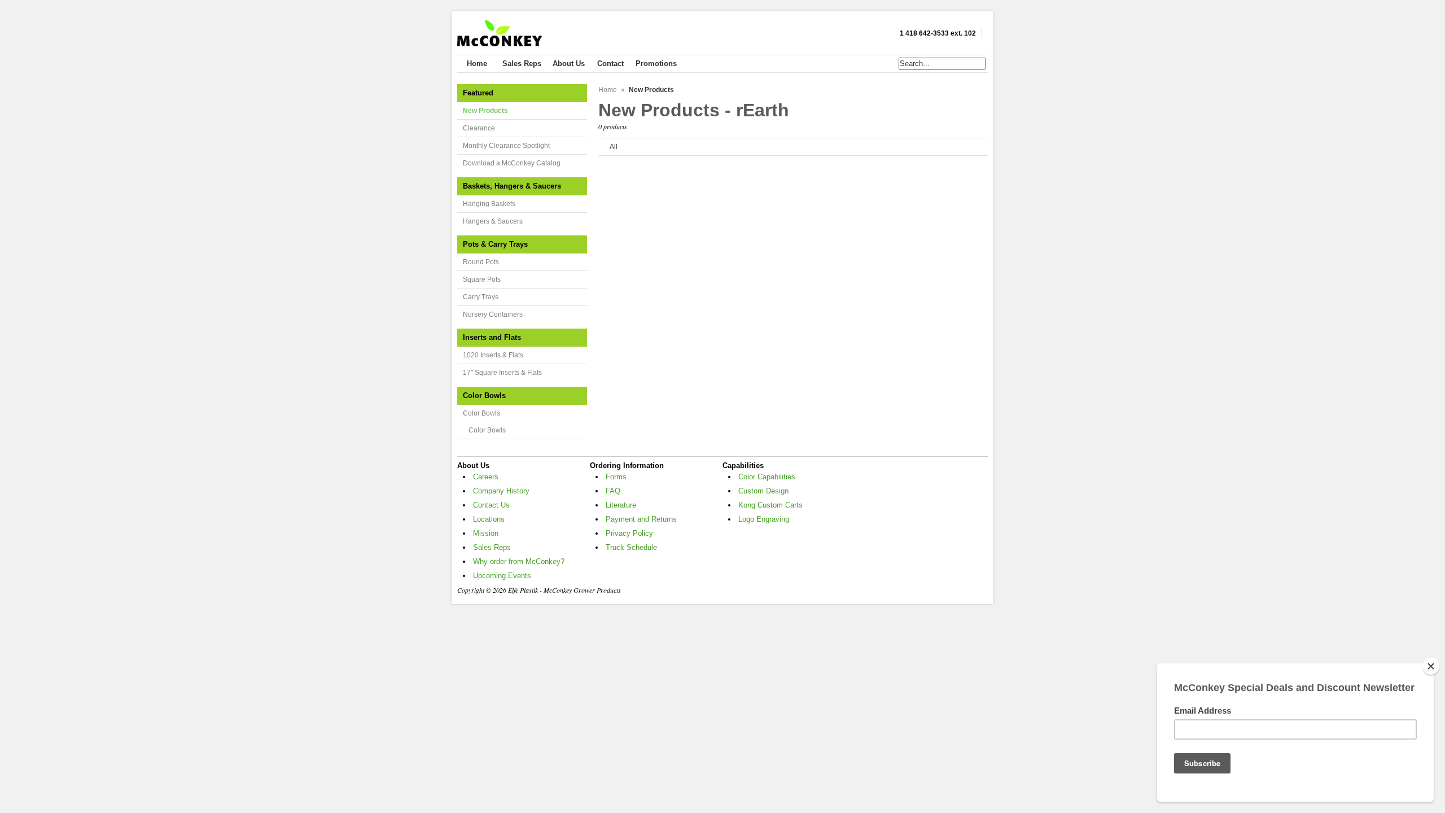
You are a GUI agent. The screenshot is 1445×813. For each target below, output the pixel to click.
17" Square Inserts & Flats (502, 373)
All (614, 147)
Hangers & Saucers (493, 221)
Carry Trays (480, 297)
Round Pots (481, 262)
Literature (621, 505)
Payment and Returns (641, 519)
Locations (489, 519)
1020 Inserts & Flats (493, 355)
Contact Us (491, 505)
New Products (485, 111)
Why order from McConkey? (518, 561)
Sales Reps (492, 547)
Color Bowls (481, 413)
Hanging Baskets (489, 204)
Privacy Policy (629, 533)
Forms (616, 477)
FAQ (613, 491)
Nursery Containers (493, 314)
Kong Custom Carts (770, 505)
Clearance (479, 128)
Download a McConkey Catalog (512, 163)
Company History (501, 491)
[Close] (1430, 666)
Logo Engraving (763, 519)
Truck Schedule (631, 547)
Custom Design (763, 491)
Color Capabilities (766, 477)
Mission (485, 533)
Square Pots (482, 279)
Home (607, 90)
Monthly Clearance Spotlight (506, 146)
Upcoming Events (502, 575)
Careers (485, 477)
